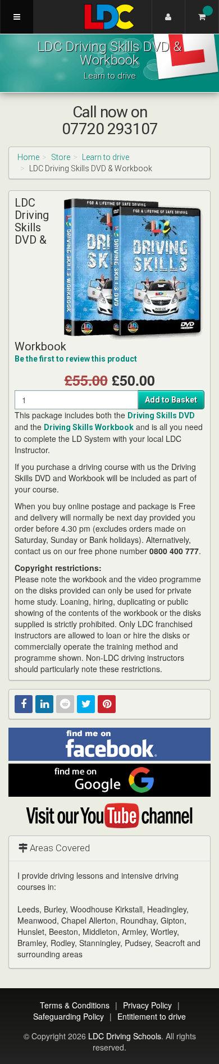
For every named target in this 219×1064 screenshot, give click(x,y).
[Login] (168, 17)
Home (28, 157)
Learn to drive (105, 157)
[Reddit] (65, 704)
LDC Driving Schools (124, 1036)
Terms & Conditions (75, 1005)
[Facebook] (24, 704)
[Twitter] (86, 704)
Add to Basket (171, 399)
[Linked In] (44, 704)
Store (60, 157)
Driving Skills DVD (161, 415)
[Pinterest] (107, 704)
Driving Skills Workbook (89, 427)
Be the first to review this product (76, 358)
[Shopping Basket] (202, 17)
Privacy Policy (147, 1005)
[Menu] (17, 17)
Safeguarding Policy (68, 1016)
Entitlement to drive (151, 1016)
